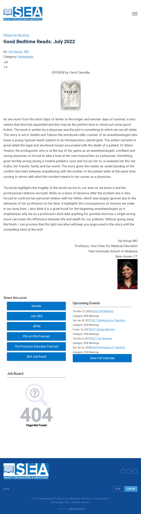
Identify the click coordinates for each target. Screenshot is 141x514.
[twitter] (123, 471)
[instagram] (135, 471)
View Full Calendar (102, 358)
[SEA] (22, 14)
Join (117, 488)
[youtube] (129, 471)
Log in (131, 488)
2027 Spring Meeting (102, 329)
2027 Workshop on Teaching (108, 320)
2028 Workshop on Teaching (108, 347)
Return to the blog (16, 35)
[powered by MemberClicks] (70, 509)
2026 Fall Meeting (102, 311)
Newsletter (26, 57)
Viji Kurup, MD (18, 51)
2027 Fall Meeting (101, 338)
